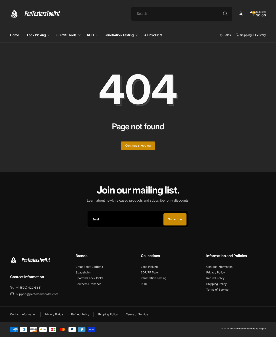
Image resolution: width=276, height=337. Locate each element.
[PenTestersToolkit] (30, 266)
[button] (257, 14)
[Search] (225, 14)
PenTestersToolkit (238, 328)
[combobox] (181, 14)
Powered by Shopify (256, 328)
